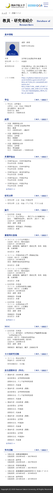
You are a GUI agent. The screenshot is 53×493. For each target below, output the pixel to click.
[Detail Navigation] (45, 5)
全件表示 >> (10, 189)
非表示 (44, 100)
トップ (4, 13)
